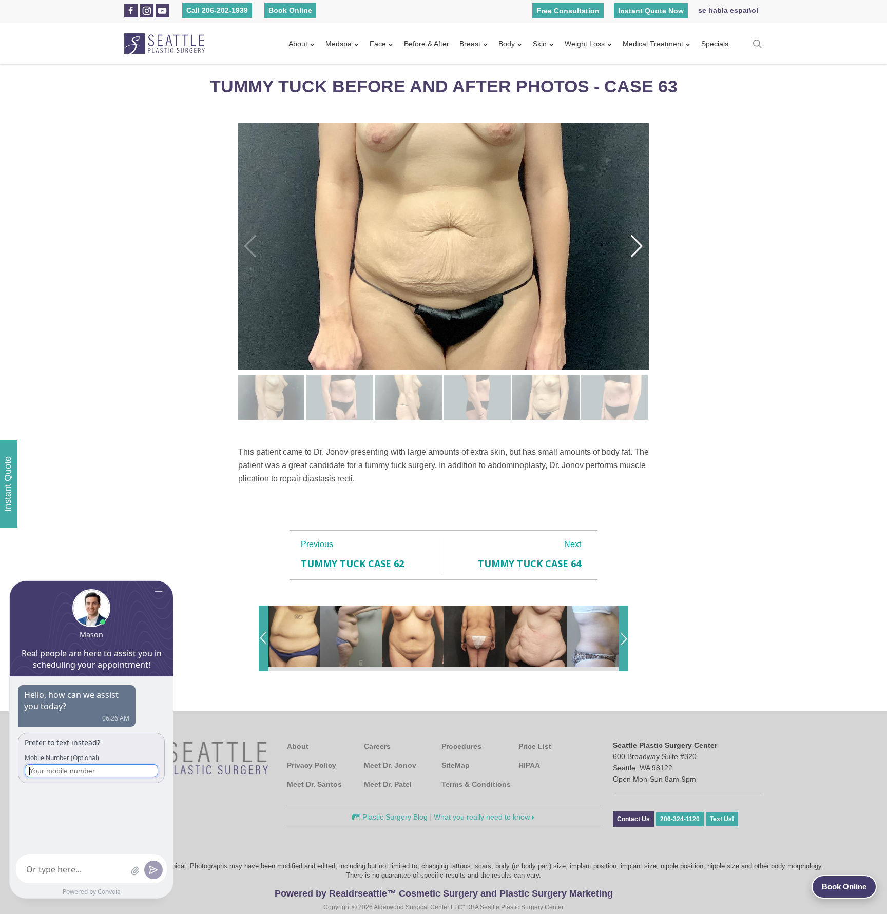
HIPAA (529, 765)
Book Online (290, 10)
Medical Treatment (653, 44)
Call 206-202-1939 (217, 10)
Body (506, 44)
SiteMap (455, 765)
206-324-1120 (680, 819)
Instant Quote (8, 484)
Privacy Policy (311, 765)
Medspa (338, 44)
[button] (637, 246)
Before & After (426, 44)
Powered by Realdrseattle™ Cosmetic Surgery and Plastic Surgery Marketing (444, 893)
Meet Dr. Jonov (390, 765)
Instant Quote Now (651, 11)
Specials (714, 44)
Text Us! (722, 819)
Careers (377, 746)
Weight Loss (585, 44)
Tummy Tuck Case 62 (352, 563)
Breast (469, 44)
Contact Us (633, 819)
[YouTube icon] (162, 11)
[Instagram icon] (147, 11)
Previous (317, 544)
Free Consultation (568, 11)
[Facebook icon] (130, 11)
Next (572, 544)
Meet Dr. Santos (314, 784)
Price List (534, 746)
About (297, 44)
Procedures (461, 746)
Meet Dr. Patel (388, 784)
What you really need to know (483, 817)
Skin (540, 44)
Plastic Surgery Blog (394, 817)
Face (378, 44)
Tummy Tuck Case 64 (529, 563)
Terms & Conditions (476, 784)
